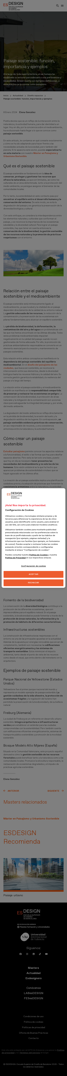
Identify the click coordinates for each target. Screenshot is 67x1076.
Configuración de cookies (33, 566)
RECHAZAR (33, 582)
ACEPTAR (33, 574)
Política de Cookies (38, 555)
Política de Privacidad (15, 558)
